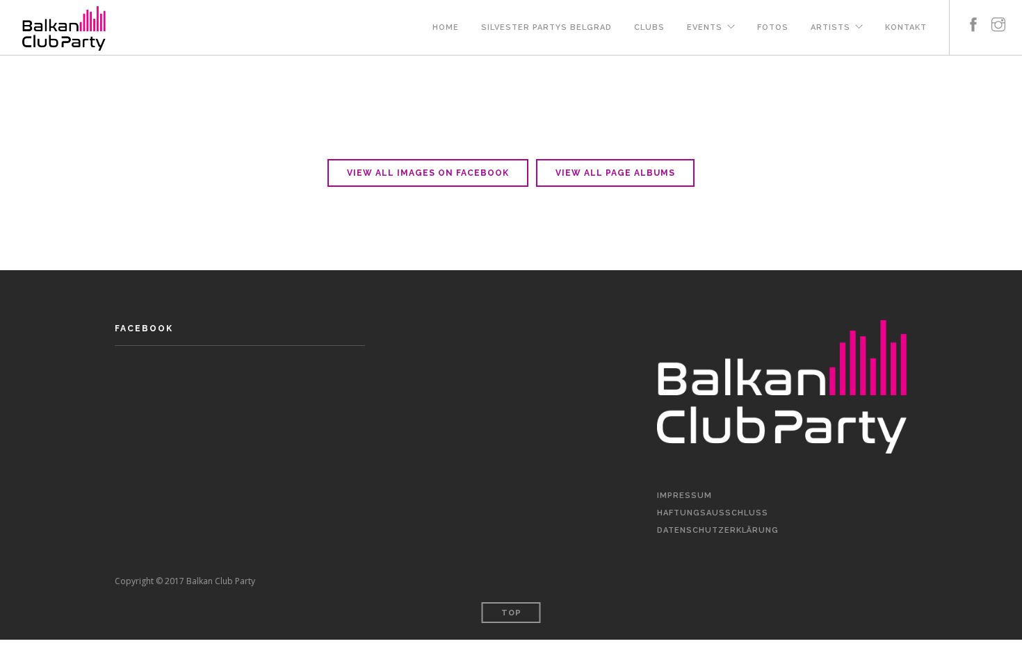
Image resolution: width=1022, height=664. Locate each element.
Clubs (649, 27)
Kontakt (906, 27)
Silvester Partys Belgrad (546, 27)
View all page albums (615, 173)
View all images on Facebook (428, 173)
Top (511, 612)
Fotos (772, 27)
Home (445, 27)
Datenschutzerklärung (718, 530)
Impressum (684, 495)
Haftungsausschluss (712, 512)
